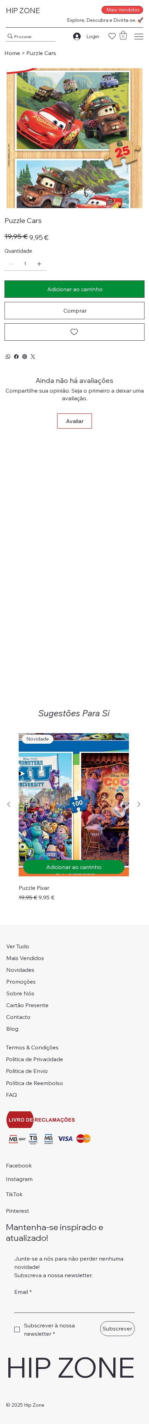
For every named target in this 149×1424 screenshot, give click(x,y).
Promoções (21, 981)
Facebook (19, 1165)
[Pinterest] (24, 356)
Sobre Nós (20, 993)
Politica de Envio (27, 1070)
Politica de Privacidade (34, 1059)
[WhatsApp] (8, 356)
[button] (123, 35)
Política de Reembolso (34, 1083)
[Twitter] (32, 356)
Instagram (19, 1178)
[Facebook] (16, 356)
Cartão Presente (27, 1005)
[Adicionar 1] (39, 264)
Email (23, 1291)
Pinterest (17, 1210)
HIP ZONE (23, 10)
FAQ (11, 1094)
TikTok (14, 1194)
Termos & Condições (32, 1047)
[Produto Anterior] (9, 804)
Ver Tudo (17, 946)
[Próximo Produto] (139, 804)
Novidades (20, 969)
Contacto (18, 1016)
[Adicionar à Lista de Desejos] (74, 332)
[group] (74, 816)
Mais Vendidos (25, 958)
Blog (12, 1028)
